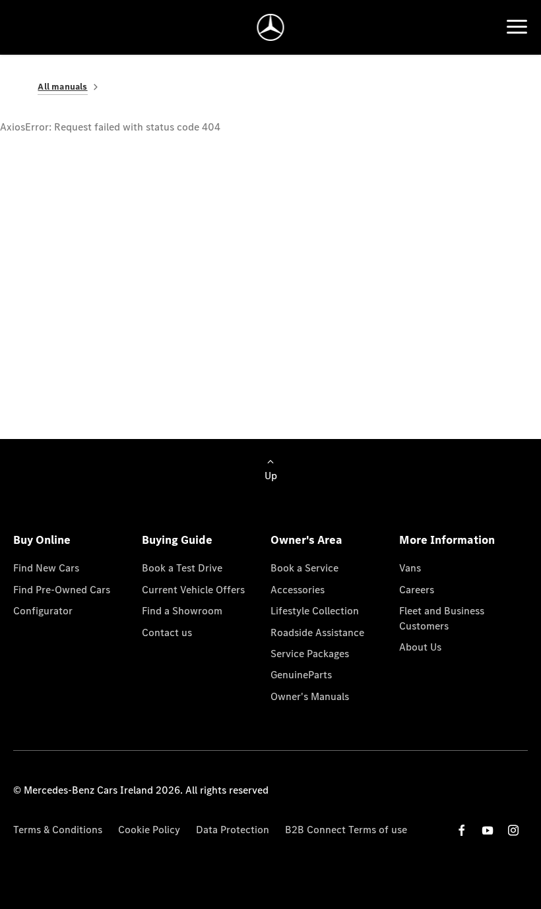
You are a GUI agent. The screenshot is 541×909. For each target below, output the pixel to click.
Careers (416, 590)
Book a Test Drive (182, 568)
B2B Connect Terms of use (346, 829)
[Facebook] (462, 830)
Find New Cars (46, 568)
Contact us (167, 632)
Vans (410, 568)
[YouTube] (487, 830)
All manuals (62, 86)
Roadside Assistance (317, 632)
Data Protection (232, 829)
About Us (420, 647)
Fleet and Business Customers (441, 618)
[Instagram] (513, 830)
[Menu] (517, 27)
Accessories (297, 590)
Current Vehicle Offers (193, 590)
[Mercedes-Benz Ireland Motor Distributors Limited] (270, 27)
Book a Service (304, 568)
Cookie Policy (149, 829)
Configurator (43, 611)
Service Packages (309, 653)
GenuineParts (301, 675)
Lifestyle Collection (314, 611)
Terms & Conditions (57, 829)
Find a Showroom (182, 611)
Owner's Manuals (309, 696)
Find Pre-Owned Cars (61, 590)
